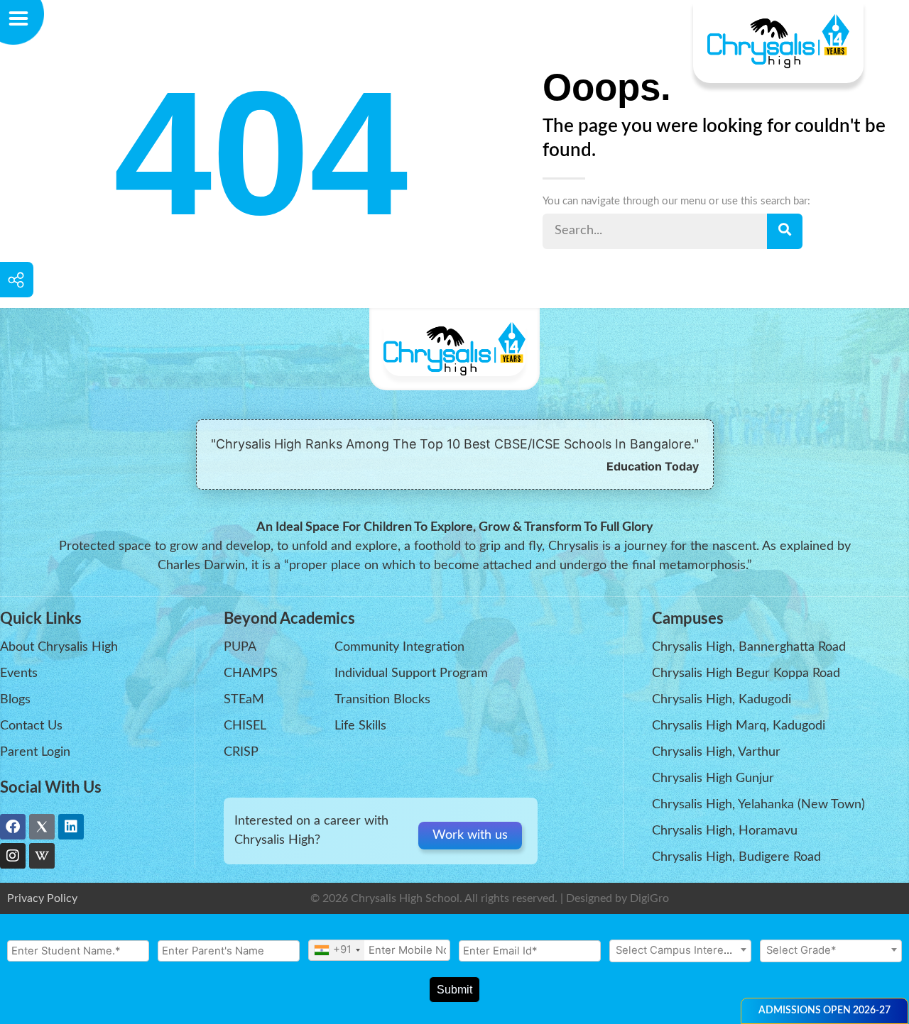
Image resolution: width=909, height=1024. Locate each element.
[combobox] (336, 950)
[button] (824, 1011)
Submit (454, 990)
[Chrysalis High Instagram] (13, 856)
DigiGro (649, 898)
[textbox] (680, 950)
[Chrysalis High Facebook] (13, 826)
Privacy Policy (42, 898)
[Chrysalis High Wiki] (42, 856)
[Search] (784, 231)
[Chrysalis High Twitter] (42, 826)
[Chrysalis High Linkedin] (71, 826)
